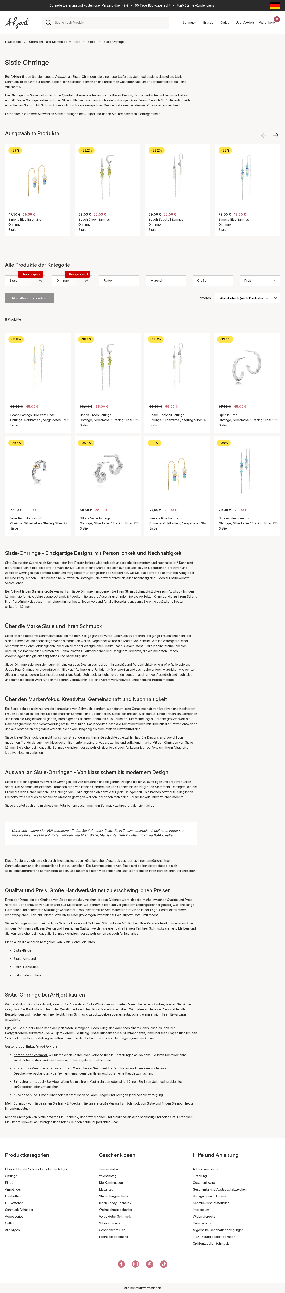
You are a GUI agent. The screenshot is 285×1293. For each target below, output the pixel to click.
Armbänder (13, 1189)
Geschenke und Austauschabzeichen (220, 1189)
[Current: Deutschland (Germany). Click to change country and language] (275, 5)
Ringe (9, 1183)
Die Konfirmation (111, 1183)
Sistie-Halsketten (26, 967)
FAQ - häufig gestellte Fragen (214, 1237)
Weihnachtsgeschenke (115, 1210)
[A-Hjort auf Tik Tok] (163, 1264)
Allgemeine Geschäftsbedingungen (218, 1230)
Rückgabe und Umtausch (211, 1196)
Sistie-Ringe (22, 950)
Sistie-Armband (25, 959)
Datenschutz (202, 1223)
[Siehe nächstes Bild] (275, 135)
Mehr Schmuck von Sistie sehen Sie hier (34, 1103)
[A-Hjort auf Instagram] (135, 1264)
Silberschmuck (109, 1223)
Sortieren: (204, 298)
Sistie (92, 42)
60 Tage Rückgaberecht (152, 5)
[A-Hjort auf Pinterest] (149, 1264)
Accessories (14, 1216)
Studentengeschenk (113, 1196)
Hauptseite (13, 42)
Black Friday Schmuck (115, 1203)
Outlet (9, 1223)
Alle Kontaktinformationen (142, 1288)
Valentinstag (107, 1176)
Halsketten (13, 1196)
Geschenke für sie (112, 1230)
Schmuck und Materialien (211, 1203)
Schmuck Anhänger (19, 1210)
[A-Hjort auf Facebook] (121, 1264)
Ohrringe (11, 1176)
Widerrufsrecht (204, 1216)
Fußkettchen (14, 1203)
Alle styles (12, 1230)
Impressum (201, 1210)
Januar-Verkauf (110, 1169)
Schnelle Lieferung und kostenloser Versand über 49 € (89, 5)
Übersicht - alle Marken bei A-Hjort (54, 42)
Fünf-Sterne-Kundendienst (196, 5)
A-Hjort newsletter (206, 1169)
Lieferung (200, 1176)
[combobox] (110, 23)
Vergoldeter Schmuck (115, 1216)
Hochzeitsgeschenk (113, 1237)
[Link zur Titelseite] (17, 23)
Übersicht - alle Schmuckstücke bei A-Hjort (36, 1169)
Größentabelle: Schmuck (211, 1243)
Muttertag (106, 1189)
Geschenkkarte (204, 1183)
